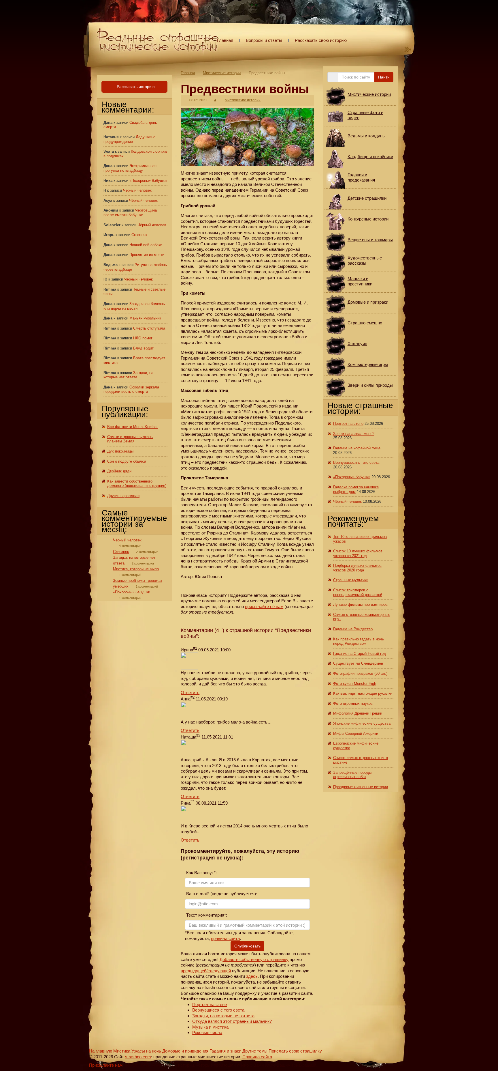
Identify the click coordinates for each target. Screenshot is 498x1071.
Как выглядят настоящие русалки (362, 693)
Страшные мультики (350, 580)
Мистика (121, 1050)
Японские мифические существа (362, 723)
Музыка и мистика (210, 1027)
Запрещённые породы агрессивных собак (352, 774)
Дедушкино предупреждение (129, 139)
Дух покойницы (120, 451)
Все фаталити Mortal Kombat (132, 427)
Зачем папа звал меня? (353, 433)
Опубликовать (247, 946)
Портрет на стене (209, 1004)
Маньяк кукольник (145, 318)
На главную (100, 1050)
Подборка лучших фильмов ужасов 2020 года (357, 567)
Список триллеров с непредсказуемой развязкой (357, 592)
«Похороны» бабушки (148, 180)
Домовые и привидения (185, 1050)
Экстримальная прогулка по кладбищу (129, 168)
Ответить (190, 692)
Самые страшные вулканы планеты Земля (130, 439)
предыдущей (193, 970)
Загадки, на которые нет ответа (223, 1015)
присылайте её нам (264, 606)
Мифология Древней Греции (357, 713)
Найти (384, 77)
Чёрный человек (137, 190)
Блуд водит (143, 348)
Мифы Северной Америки (355, 733)
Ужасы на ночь (146, 1050)
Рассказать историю (135, 86)
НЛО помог (142, 338)
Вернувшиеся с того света (218, 1010)
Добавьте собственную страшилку (254, 959)
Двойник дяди (119, 471)
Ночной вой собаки (145, 245)
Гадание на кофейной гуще (356, 448)
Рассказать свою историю (321, 40)
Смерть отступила (149, 328)
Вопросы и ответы (264, 40)
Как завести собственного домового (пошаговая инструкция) (136, 483)
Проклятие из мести (146, 255)
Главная (225, 40)
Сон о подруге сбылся (126, 461)
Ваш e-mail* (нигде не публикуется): (221, 893)
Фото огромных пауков (353, 703)
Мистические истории (222, 73)
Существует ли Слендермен (358, 663)
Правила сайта (257, 1056)
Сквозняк (139, 235)
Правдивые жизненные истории (360, 787)
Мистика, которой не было (136, 569)
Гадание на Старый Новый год (359, 653)
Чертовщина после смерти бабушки (130, 212)
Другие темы (254, 1050)
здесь (252, 976)
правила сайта (225, 938)
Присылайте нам (105, 1065)
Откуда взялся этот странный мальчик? (232, 1021)
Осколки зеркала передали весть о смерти (131, 389)
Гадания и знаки (225, 1050)
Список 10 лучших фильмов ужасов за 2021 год (357, 553)
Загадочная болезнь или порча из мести (134, 306)
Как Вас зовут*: (201, 872)
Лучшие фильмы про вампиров (360, 604)
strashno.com (138, 1056)
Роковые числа (207, 1032)
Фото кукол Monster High (354, 683)
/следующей (218, 970)
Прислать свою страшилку (295, 1050)
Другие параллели (123, 496)
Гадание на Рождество (353, 629)
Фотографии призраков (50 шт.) (360, 673)
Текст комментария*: (206, 915)
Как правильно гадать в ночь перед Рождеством (358, 641)
